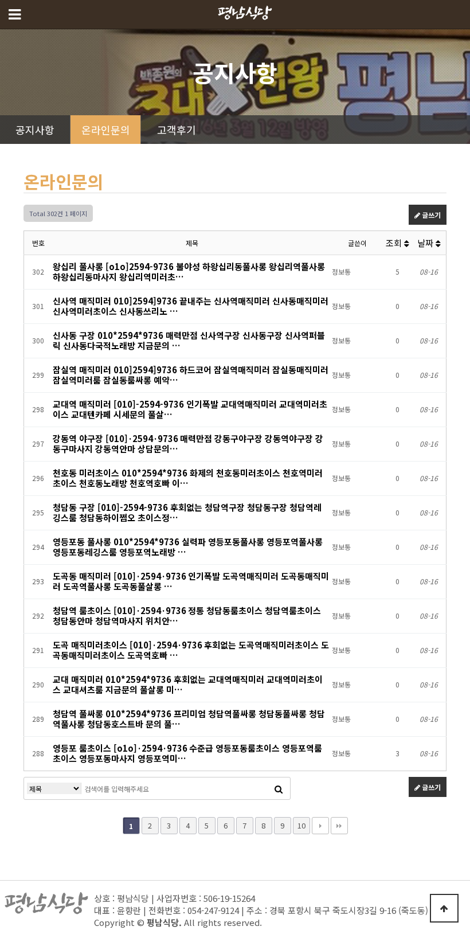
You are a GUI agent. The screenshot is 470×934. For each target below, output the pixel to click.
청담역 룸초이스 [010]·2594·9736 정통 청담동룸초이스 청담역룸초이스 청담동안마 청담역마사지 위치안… (187, 615)
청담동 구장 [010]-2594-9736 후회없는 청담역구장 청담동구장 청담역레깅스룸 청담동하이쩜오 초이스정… (187, 512)
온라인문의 (105, 129)
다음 (320, 825)
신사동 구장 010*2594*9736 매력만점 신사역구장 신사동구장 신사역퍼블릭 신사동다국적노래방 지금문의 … (189, 340)
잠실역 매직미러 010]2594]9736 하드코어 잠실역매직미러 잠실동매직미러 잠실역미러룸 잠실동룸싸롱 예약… (190, 375)
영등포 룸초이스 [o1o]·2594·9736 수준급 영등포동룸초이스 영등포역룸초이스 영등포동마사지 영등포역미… (187, 753)
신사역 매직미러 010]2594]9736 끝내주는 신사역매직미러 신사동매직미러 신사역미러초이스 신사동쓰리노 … (190, 306)
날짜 (426, 243)
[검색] (278, 788)
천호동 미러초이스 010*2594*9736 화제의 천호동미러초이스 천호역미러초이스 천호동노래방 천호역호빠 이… (188, 478)
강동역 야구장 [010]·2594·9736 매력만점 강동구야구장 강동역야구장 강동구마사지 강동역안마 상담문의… (188, 443)
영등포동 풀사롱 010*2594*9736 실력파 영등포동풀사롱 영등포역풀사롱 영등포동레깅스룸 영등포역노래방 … (188, 547)
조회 (395, 243)
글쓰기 (430, 215)
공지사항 (34, 129)
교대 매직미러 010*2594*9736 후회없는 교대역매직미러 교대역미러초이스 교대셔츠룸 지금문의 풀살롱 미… (188, 684)
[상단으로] (444, 908)
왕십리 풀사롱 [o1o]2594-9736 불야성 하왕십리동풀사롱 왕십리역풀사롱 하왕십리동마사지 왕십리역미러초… (189, 271)
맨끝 (339, 825)
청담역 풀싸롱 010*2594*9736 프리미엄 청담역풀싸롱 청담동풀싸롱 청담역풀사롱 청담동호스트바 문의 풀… (189, 719)
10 (301, 825)
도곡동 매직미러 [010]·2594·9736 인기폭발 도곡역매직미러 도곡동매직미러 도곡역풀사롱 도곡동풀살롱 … (191, 581)
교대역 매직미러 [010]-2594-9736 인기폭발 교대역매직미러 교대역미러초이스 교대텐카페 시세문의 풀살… (190, 409)
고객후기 (176, 129)
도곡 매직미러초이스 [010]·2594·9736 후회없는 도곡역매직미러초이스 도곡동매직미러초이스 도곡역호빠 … (191, 650)
